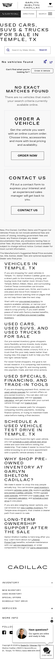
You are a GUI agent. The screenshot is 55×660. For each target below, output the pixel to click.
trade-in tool (31, 403)
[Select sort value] (50, 62)
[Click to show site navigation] (49, 13)
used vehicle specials (14, 392)
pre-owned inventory (29, 301)
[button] (10, 13)
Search (43, 50)
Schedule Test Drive (15, 601)
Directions (28, 14)
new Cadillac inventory (32, 508)
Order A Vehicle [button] (42, 71)
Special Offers (11, 598)
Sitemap (33, 645)
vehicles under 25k (30, 307)
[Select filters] (45, 62)
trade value (38, 495)
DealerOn (25, 645)
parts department (39, 548)
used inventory (41, 487)
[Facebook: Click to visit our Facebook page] (5, 632)
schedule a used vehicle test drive (30, 442)
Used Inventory (12, 594)
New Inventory (11, 590)
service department (23, 545)
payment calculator (17, 498)
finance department (14, 398)
